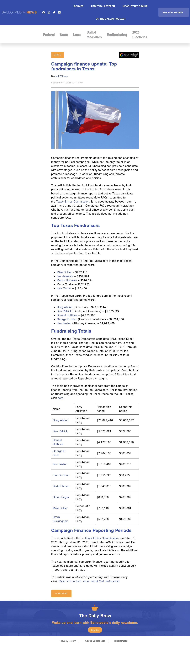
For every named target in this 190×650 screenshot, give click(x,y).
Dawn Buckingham (61, 519)
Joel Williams (61, 76)
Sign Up (95, 630)
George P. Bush (67, 319)
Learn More (61, 593)
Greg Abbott (65, 307)
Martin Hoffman (67, 280)
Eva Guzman (61, 475)
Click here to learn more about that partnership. (89, 581)
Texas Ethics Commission (72, 201)
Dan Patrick (64, 311)
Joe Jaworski (65, 276)
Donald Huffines (67, 315)
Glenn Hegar (61, 497)
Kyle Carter (64, 288)
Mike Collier (64, 272)
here (61, 398)
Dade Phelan (61, 486)
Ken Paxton (64, 323)
